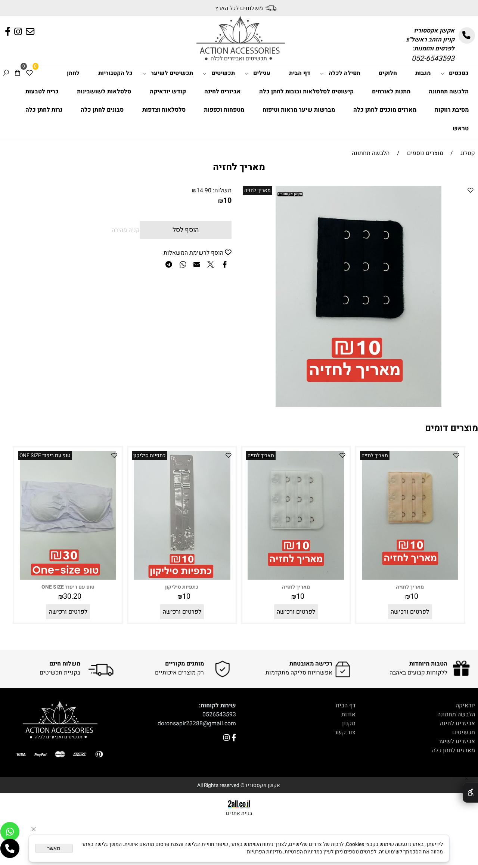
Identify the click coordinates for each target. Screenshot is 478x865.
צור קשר (345, 732)
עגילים (261, 73)
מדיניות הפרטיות (264, 852)
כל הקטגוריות (115, 73)
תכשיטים (223, 73)
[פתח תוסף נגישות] (470, 792)
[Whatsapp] (10, 831)
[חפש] (6, 73)
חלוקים (388, 73)
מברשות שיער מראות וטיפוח (299, 109)
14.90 (203, 190)
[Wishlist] (29, 73)
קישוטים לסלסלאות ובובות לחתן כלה (306, 91)
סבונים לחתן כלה (102, 109)
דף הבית (299, 73)
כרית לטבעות (42, 91)
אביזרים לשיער (456, 741)
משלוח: (222, 190)
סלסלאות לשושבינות (104, 91)
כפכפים (459, 73)
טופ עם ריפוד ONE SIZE (44, 455)
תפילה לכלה (344, 73)
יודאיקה (465, 705)
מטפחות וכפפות (224, 109)
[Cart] (17, 73)
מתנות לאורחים (391, 91)
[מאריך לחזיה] (410, 577)
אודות (348, 714)
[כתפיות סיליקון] (182, 577)
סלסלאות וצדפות (164, 109)
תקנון (349, 723)
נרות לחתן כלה (43, 109)
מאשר (53, 848)
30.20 (72, 596)
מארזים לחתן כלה (453, 750)
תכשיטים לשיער (172, 73)
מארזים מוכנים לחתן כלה (384, 109)
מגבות (423, 73)
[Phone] (10, 848)
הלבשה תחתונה (449, 91)
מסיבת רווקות (452, 109)
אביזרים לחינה (222, 91)
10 (227, 200)
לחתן (73, 73)
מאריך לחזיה (257, 190)
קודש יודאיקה (168, 91)
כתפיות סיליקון (149, 455)
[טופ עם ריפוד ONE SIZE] (68, 577)
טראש (461, 128)
